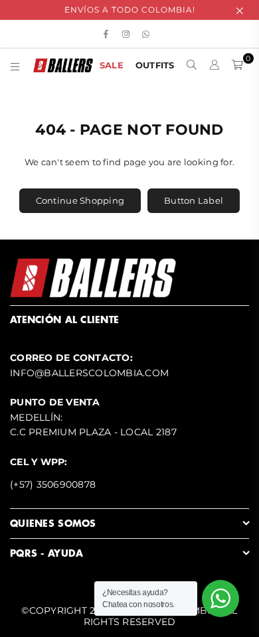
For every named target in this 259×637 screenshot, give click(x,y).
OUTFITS (155, 65)
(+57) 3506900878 (53, 484)
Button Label (193, 200)
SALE (112, 65)
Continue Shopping (80, 200)
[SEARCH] (192, 65)
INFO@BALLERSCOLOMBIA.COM (89, 373)
